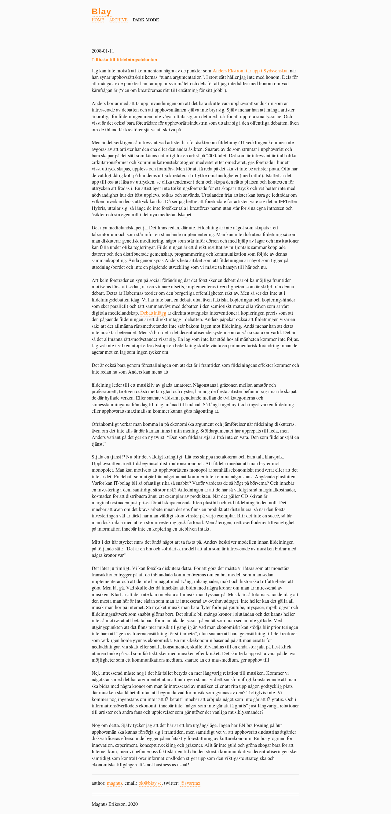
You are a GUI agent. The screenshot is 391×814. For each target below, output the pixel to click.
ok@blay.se (150, 782)
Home (98, 20)
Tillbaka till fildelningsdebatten (124, 59)
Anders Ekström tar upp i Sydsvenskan (251, 70)
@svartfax (190, 782)
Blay (102, 11)
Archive (118, 20)
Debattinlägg (153, 312)
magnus (114, 782)
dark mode (146, 19)
